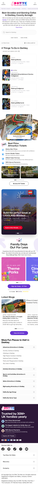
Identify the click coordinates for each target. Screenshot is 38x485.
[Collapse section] (34, 347)
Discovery (6, 461)
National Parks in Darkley (10, 358)
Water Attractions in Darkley (12, 381)
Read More (19, 27)
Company (6, 468)
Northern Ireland (5, 8)
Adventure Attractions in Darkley (13, 347)
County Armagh (16, 8)
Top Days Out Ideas (9, 455)
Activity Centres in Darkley (11, 350)
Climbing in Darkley (9, 353)
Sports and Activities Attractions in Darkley (14, 375)
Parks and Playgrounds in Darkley (13, 361)
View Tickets (14, 37)
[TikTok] (14, 449)
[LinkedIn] (8, 449)
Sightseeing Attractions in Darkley (13, 386)
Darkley (24, 8)
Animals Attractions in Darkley (12, 369)
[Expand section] (34, 369)
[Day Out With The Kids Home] (19, 3)
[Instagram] (20, 449)
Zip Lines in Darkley (9, 363)
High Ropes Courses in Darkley (12, 356)
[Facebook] (2, 449)
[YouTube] (26, 449)
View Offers (24, 37)
